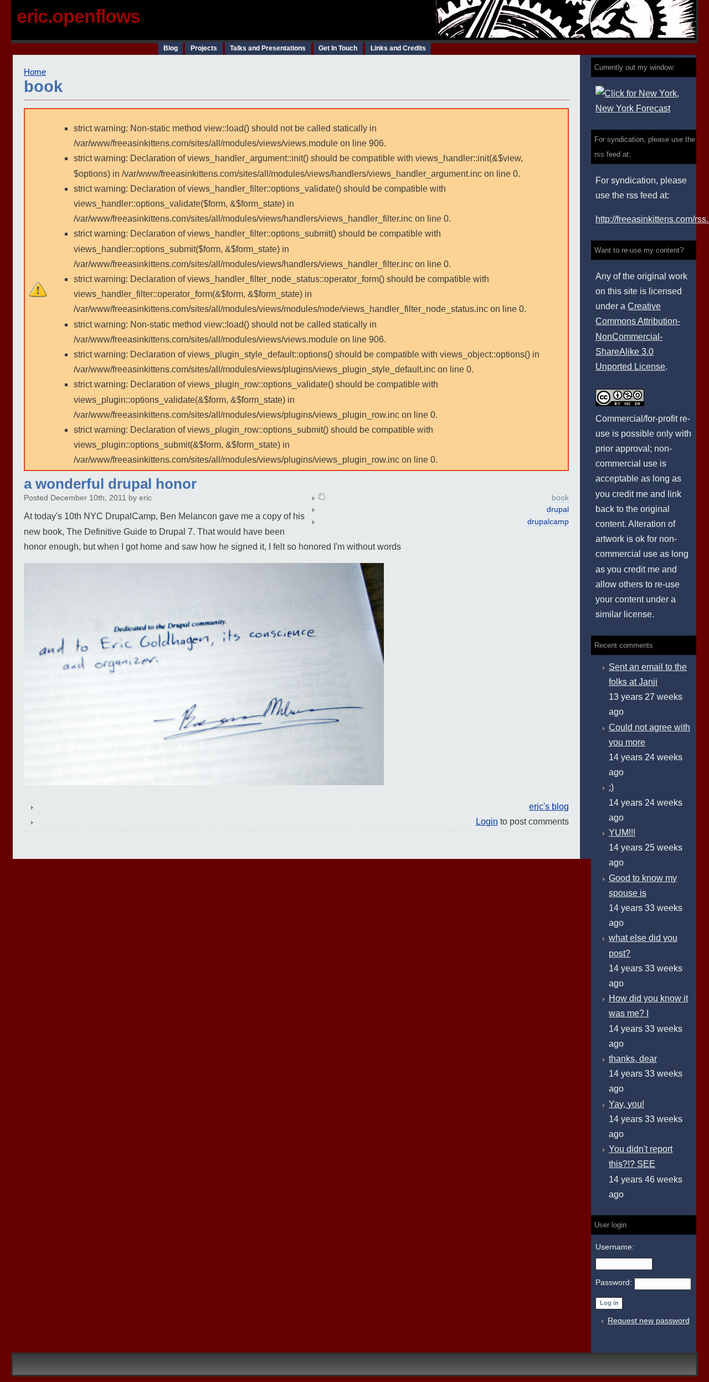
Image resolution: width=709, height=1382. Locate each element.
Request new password (649, 1320)
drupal (558, 509)
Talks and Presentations (268, 48)
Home (35, 72)
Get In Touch (337, 48)
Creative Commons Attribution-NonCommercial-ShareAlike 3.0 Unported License (637, 336)
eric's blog (549, 806)
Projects (204, 48)
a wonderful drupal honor (110, 484)
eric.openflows (78, 16)
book (560, 498)
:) (611, 787)
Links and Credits (398, 48)
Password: (614, 1282)
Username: (614, 1246)
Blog (170, 48)
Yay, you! (626, 1104)
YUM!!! (622, 832)
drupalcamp (548, 522)
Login (487, 821)
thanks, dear (633, 1058)
